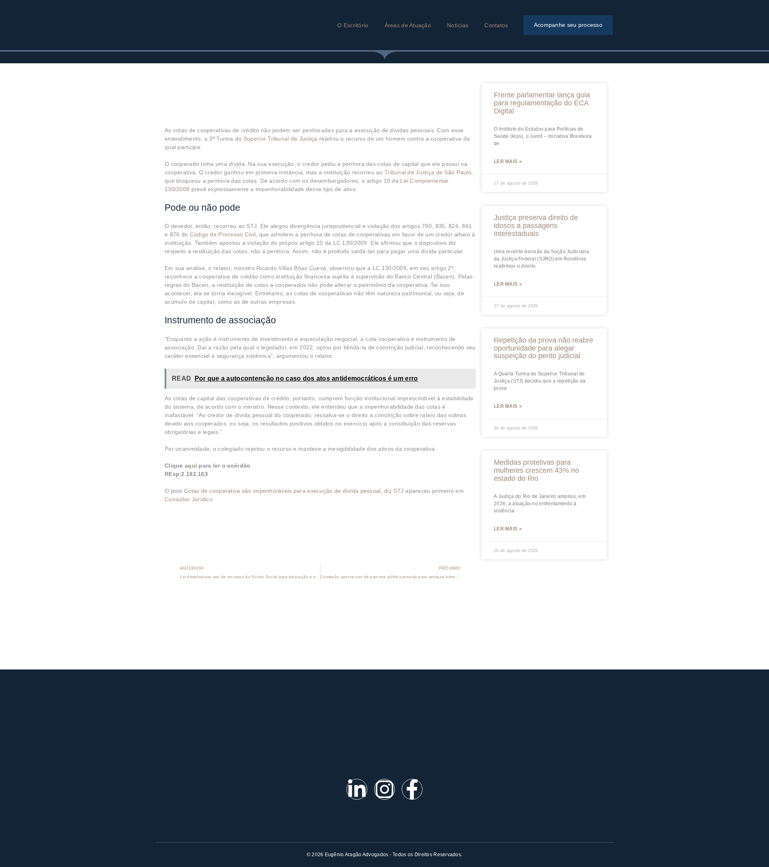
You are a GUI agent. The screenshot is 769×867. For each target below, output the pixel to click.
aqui (191, 465)
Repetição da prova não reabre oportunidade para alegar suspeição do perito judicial (543, 348)
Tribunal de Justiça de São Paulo (427, 172)
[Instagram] (384, 789)
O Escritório (352, 25)
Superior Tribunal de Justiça (281, 138)
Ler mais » (508, 161)
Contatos (496, 25)
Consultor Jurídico (189, 499)
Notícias (457, 25)
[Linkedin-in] (356, 789)
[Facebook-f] (412, 789)
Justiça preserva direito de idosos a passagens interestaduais (536, 226)
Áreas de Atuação (407, 25)
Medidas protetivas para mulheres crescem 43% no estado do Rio (536, 470)
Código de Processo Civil (223, 234)
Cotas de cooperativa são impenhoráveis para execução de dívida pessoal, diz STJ (294, 491)
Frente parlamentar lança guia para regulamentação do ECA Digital (542, 103)
